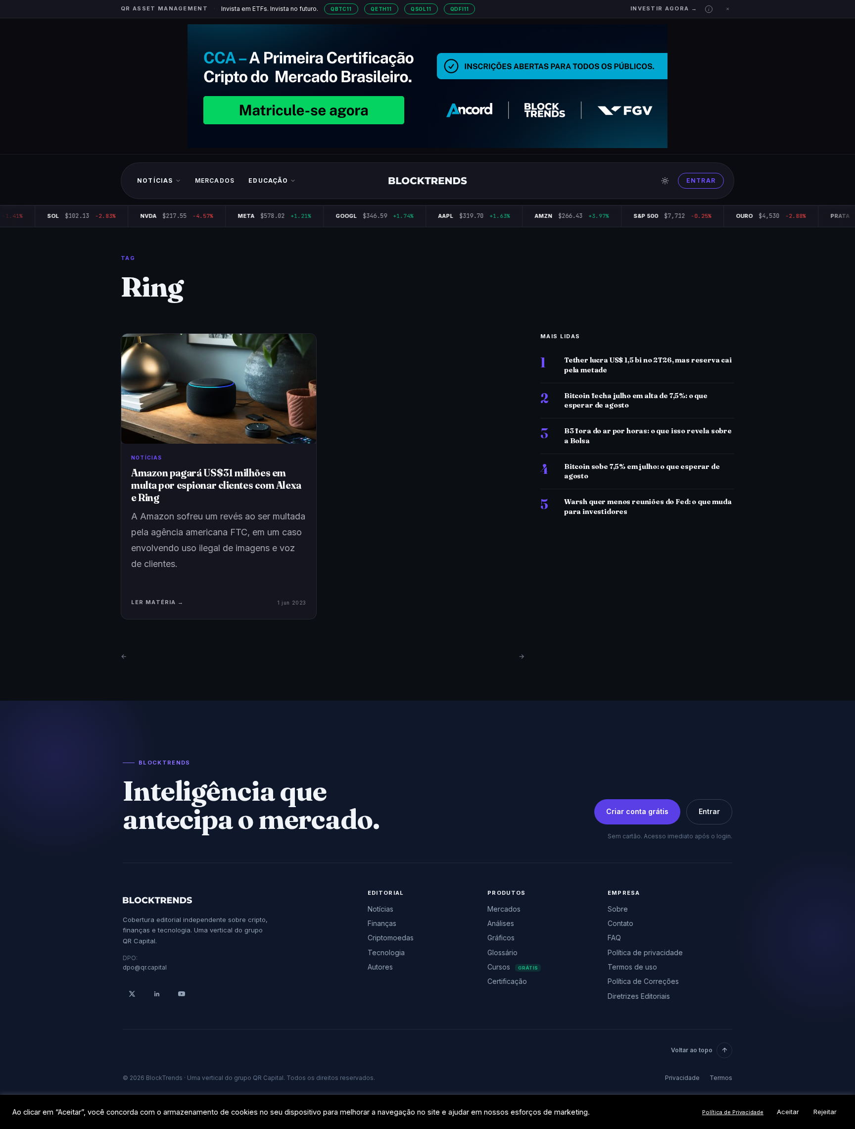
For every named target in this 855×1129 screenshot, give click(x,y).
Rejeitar (825, 1112)
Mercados (215, 180)
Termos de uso (632, 967)
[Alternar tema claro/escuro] (665, 181)
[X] (132, 993)
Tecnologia (386, 952)
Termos (721, 1077)
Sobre (618, 909)
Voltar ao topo (691, 1050)
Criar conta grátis (637, 811)
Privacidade (682, 1077)
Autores (380, 967)
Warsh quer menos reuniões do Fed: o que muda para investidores (648, 506)
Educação (268, 180)
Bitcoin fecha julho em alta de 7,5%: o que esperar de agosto (636, 400)
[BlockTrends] (428, 181)
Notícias (155, 180)
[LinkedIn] (156, 993)
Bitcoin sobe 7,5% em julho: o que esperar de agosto (642, 471)
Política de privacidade (645, 952)
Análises (500, 923)
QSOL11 (421, 9)
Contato (620, 923)
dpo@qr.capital (145, 967)
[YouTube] (181, 993)
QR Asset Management (164, 8)
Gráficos (501, 937)
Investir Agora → (663, 8)
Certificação (507, 981)
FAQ (614, 937)
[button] (708, 9)
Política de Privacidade (732, 1112)
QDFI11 (459, 9)
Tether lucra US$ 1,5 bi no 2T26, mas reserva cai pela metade (648, 365)
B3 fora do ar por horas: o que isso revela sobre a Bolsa (648, 435)
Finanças (382, 923)
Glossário (502, 952)
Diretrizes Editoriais (639, 996)
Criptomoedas (391, 937)
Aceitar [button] (788, 1112)
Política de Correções (643, 981)
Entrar (700, 180)
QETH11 (381, 9)
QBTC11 (341, 9)
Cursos (512, 967)
